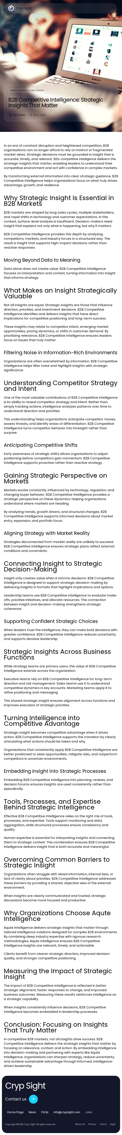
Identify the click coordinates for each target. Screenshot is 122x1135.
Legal (112, 1124)
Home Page (15, 1112)
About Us (80, 1124)
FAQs (44, 1112)
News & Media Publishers (27, 90)
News (32, 1112)
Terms (103, 1124)
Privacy (92, 1124)
